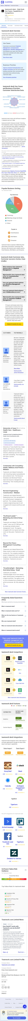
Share (4, 952)
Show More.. (17, 368)
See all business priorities (9, 77)
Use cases (10, 25)
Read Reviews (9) (20, 720)
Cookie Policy (7, 1003)
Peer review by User (6, 168)
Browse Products (8, 1007)
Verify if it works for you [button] (14, 645)
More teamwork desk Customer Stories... (15, 591)
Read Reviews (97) (8, 754)
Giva (3, 172)
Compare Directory (19, 1007)
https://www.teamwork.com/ (9, 970)
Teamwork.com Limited (8, 965)
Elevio (15, 172)
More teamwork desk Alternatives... (17, 697)
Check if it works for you (14, 324)
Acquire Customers (8, 69)
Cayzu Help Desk (8, 172)
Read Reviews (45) (21, 754)
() (6, 17)
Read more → (21, 952)
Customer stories (18, 25)
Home (2, 5)
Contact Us (21, 1003)
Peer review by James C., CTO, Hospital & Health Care (13, 163)
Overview (4, 25)
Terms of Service (19, 999)
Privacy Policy (8, 999)
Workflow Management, (17, 49)
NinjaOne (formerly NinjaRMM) (18, 171)
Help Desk (7, 5)
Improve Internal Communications (12, 68)
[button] (26, 2)
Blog (14, 1003)
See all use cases (7, 57)
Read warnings (8, 900)
